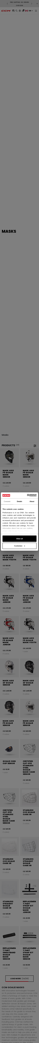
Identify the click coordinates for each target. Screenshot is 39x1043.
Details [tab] (19, 501)
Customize (18, 546)
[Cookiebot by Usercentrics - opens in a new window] (28, 495)
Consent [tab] (7, 501)
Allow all (19, 539)
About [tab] (32, 501)
